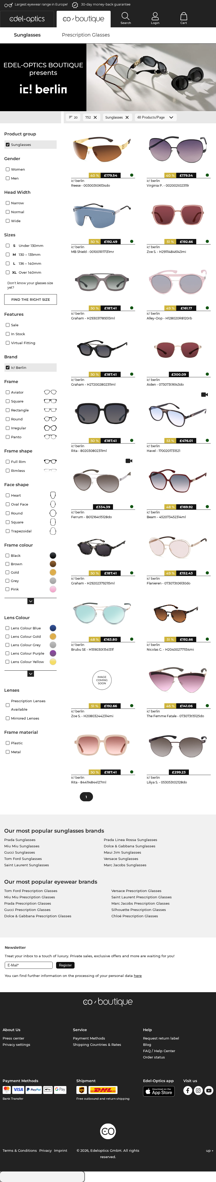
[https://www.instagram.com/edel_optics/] (198, 1091)
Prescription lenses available (28, 705)
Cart (183, 23)
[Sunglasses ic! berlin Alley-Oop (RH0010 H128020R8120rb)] (178, 280)
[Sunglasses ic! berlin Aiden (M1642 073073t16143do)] (178, 346)
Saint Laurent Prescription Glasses (141, 897)
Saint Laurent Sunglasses (26, 865)
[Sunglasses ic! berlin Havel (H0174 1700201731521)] (178, 413)
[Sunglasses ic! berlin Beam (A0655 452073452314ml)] (178, 479)
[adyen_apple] (48, 1090)
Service (80, 1029)
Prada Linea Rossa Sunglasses (130, 840)
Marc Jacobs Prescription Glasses (140, 903)
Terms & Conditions (20, 1150)
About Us (11, 1029)
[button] (27, 19)
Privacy (45, 1150)
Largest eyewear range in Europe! (41, 4)
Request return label (161, 1038)
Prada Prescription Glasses (27, 903)
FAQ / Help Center (159, 1051)
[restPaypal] (34, 1090)
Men (15, 178)
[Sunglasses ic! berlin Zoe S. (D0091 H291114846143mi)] (178, 214)
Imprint (60, 1150)
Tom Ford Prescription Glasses (30, 891)
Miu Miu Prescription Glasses (29, 897)
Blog (147, 1044)
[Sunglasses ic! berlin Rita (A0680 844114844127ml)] (102, 744)
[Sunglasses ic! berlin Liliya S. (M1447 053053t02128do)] (178, 744)
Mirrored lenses (25, 718)
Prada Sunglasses (20, 840)
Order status (154, 1057)
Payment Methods (89, 1038)
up (209, 1150)
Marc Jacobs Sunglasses (125, 865)
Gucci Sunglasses (19, 852)
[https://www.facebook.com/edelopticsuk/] (187, 1091)
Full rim (18, 462)
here (138, 976)
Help (147, 1029)
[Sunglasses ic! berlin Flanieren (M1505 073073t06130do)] (178, 545)
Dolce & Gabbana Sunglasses (129, 846)
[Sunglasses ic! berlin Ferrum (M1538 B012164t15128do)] (102, 479)
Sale (14, 325)
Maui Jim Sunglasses (122, 852)
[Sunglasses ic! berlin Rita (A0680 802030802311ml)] (102, 413)
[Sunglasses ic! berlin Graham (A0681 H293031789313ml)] (102, 280)
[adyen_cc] (7, 1090)
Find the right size (30, 299)
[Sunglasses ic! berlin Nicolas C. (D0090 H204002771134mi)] (178, 611)
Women (18, 169)
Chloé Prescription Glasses (134, 916)
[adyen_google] (60, 1090)
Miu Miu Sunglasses (22, 846)
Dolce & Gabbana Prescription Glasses (37, 916)
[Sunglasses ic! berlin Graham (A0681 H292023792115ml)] (102, 545)
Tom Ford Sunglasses (23, 859)
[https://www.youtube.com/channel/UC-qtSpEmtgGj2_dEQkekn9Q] (208, 1091)
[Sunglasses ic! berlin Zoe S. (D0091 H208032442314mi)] (102, 678)
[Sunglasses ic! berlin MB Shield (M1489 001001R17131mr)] (102, 214)
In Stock (18, 334)
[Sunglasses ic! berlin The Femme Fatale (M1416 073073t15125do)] (178, 678)
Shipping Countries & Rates (97, 1044)
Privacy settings (16, 1044)
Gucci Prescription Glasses (27, 910)
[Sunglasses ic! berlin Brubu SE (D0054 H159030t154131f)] (102, 611)
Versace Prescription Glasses (136, 891)
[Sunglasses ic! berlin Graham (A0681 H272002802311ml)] (102, 346)
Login (155, 23)
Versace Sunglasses (121, 859)
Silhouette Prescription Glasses (138, 910)
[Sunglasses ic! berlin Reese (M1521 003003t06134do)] (102, 147)
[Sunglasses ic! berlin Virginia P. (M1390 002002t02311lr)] (178, 147)
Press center (13, 1038)
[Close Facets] (30, 117)
